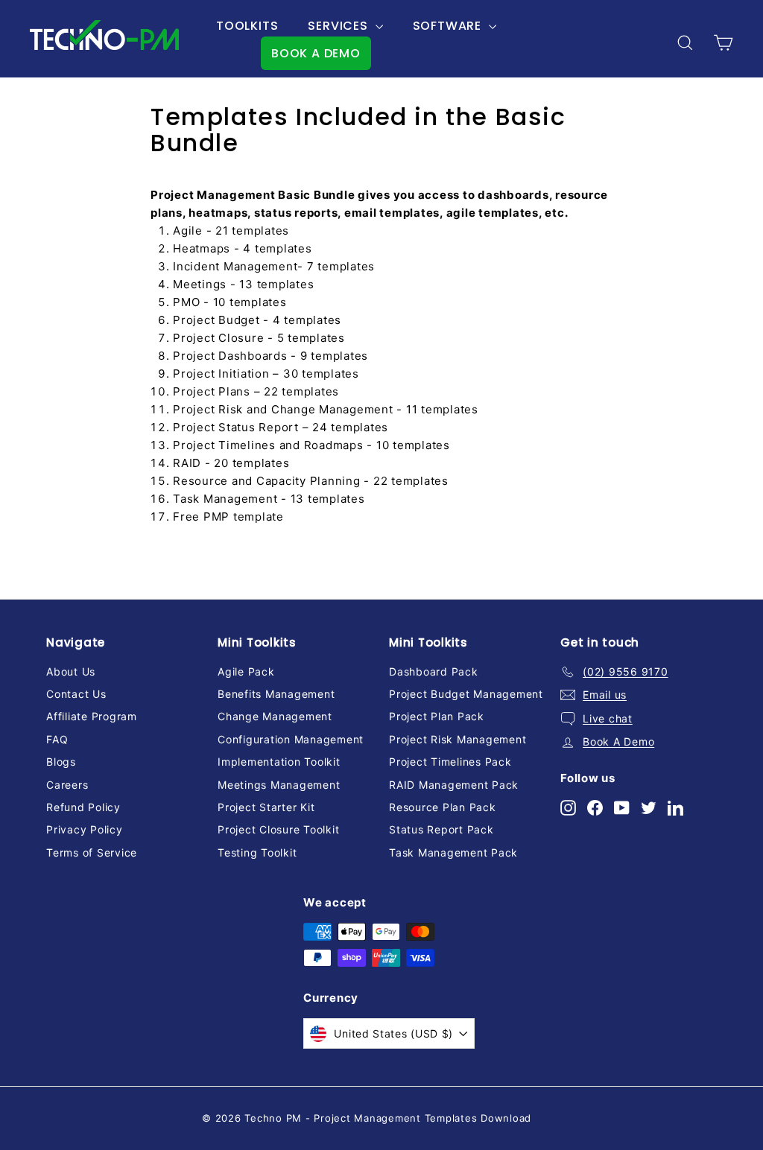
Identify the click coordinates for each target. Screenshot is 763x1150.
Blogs (61, 761)
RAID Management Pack (454, 784)
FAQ (57, 739)
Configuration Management (291, 739)
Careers (67, 784)
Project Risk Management (457, 739)
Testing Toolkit (257, 852)
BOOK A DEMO (316, 53)
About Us (70, 671)
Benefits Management (276, 693)
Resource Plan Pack (442, 807)
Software (449, 25)
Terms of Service (91, 852)
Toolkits (247, 25)
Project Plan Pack (436, 716)
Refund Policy (83, 807)
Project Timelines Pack (450, 761)
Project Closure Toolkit (278, 829)
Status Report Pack (441, 829)
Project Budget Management (466, 693)
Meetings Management (279, 784)
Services (339, 25)
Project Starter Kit (266, 807)
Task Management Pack (453, 852)
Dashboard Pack (433, 671)
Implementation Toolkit (279, 761)
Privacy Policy (84, 829)
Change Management (275, 716)
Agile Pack (246, 671)
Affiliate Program (91, 716)
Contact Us (76, 693)
